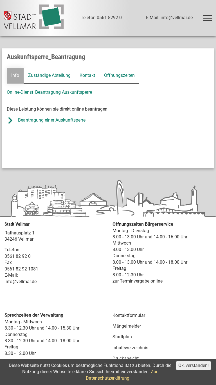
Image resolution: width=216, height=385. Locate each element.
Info (15, 75)
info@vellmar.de (20, 281)
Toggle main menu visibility (207, 17)
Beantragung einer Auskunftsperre (52, 120)
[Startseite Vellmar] (34, 18)
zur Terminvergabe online (137, 281)
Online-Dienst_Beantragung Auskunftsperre (49, 92)
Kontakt (87, 75)
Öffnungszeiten (119, 75)
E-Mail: (11, 275)
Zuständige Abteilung (49, 75)
